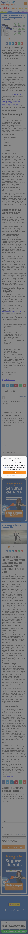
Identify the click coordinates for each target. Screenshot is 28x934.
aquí (5, 467)
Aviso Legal (19, 475)
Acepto (15, 472)
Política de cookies (11, 475)
